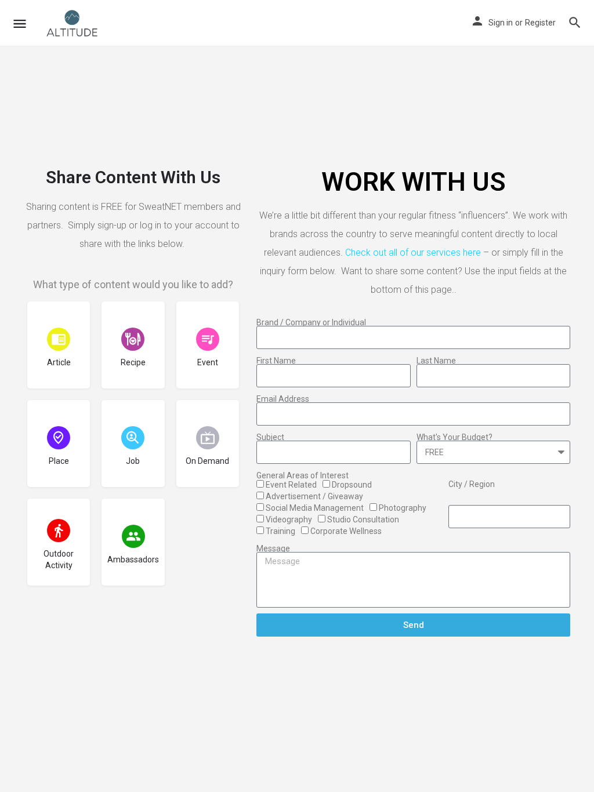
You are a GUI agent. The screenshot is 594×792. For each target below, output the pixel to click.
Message (273, 548)
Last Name (436, 360)
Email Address (282, 399)
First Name (276, 360)
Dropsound (352, 484)
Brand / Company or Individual (311, 322)
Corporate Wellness (346, 531)
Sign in (500, 22)
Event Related (291, 484)
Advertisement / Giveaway (314, 496)
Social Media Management (315, 508)
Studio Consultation (363, 519)
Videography (289, 519)
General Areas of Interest (302, 475)
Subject (270, 437)
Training (280, 531)
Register (540, 22)
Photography (402, 508)
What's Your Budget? (454, 437)
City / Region (471, 484)
